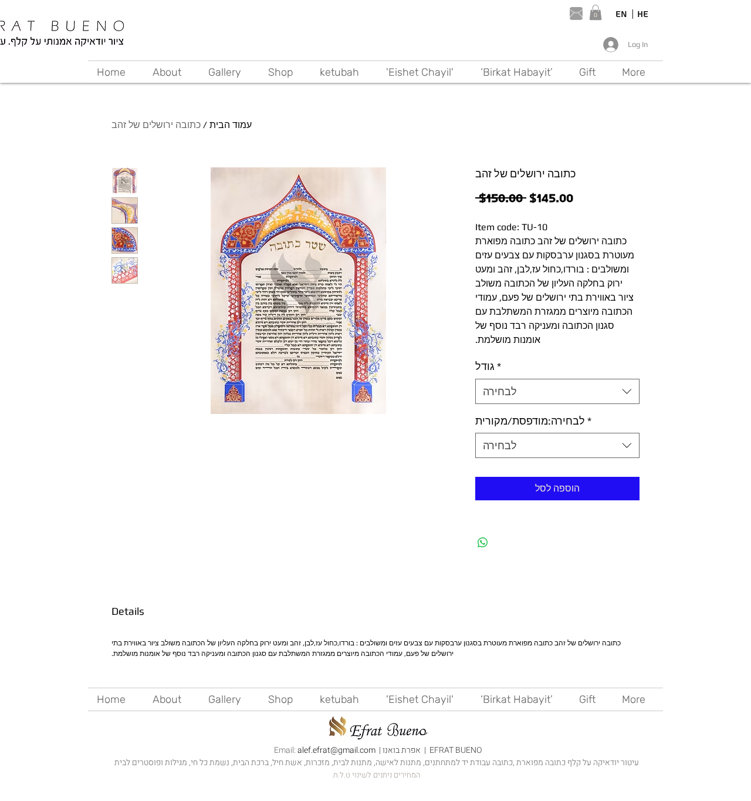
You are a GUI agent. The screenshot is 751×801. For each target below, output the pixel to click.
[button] (595, 12)
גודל (488, 366)
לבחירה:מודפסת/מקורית (533, 421)
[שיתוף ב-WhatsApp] (483, 543)
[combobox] (557, 391)
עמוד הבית (230, 124)
